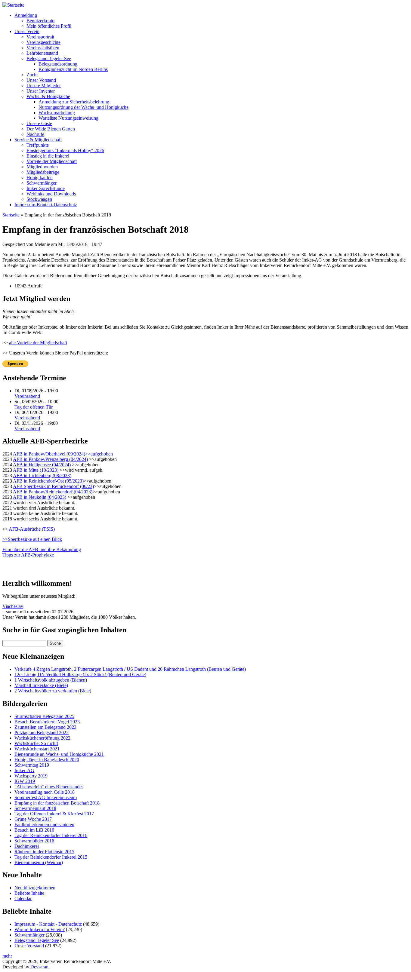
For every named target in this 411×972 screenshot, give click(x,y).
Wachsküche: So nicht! (36, 743)
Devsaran (39, 966)
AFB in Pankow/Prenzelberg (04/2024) (50, 459)
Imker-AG (24, 770)
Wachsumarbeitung (57, 112)
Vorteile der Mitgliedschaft (51, 161)
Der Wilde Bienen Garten (50, 128)
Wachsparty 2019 (31, 775)
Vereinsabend (27, 396)
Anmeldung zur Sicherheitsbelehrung (74, 101)
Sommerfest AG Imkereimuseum (45, 797)
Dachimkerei (26, 846)
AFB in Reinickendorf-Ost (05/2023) (48, 480)
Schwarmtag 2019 (31, 765)
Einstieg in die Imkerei (47, 155)
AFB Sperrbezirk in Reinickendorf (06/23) (53, 486)
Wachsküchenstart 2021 (37, 748)
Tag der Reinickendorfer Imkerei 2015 (50, 857)
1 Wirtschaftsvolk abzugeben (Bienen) (50, 679)
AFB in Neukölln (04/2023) (39, 497)
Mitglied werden (42, 166)
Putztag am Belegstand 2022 (41, 732)
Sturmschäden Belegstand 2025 (44, 716)
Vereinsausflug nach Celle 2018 (44, 792)
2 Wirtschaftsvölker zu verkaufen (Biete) (52, 690)
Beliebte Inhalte (29, 893)
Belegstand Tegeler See (48, 58)
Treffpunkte (37, 145)
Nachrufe (35, 134)
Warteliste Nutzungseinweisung (68, 118)
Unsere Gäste (39, 123)
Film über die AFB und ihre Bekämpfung (41, 549)
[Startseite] (13, 5)
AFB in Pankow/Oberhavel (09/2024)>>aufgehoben (63, 453)
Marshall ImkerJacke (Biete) (41, 685)
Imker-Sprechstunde (45, 188)
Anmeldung (25, 15)
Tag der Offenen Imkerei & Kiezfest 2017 (54, 813)
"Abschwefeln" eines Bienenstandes (48, 786)
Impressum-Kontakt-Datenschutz (45, 204)
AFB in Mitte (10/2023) (35, 470)
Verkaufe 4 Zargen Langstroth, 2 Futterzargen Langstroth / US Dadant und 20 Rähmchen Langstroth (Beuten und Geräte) (130, 669)
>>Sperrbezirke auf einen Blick (32, 539)
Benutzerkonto (40, 20)
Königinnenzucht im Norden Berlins (73, 69)
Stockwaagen (39, 199)
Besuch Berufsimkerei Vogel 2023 (47, 721)
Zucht (32, 74)
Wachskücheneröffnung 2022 (42, 737)
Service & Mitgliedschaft (38, 139)
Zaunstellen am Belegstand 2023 (45, 727)
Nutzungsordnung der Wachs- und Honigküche (83, 107)
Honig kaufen (39, 177)
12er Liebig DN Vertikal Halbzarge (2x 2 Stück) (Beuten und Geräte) (80, 674)
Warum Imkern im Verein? (39, 929)
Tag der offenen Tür (33, 406)
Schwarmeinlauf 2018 (35, 808)
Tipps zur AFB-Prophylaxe (28, 554)
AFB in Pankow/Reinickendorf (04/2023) (52, 491)
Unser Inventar (40, 91)
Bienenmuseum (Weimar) (38, 862)
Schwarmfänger (41, 183)
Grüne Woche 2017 (33, 819)
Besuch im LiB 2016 (34, 829)
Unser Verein (26, 31)
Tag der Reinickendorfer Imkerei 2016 (50, 835)
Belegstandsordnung (58, 63)
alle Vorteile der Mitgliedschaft (38, 342)
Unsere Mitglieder (43, 85)
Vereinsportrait (40, 36)
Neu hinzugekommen (34, 887)
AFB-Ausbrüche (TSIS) (32, 529)
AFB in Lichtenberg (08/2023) (42, 475)
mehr (7, 955)
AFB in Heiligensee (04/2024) (42, 464)
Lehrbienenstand (42, 53)
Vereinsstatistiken (42, 47)
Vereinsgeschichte (43, 42)
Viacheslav (12, 606)
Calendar (23, 898)
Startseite (11, 214)
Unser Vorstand (41, 80)
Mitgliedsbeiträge (42, 172)
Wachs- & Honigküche (48, 96)
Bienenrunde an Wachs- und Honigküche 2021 (59, 754)
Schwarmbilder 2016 (34, 840)
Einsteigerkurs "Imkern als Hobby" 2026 (65, 150)
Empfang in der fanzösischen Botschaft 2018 (57, 802)
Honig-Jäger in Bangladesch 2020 (46, 759)
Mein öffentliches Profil (48, 26)
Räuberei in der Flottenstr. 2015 (44, 851)
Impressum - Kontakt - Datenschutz (48, 924)
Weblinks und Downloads (51, 193)
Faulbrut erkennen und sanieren (44, 824)
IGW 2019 (24, 781)
